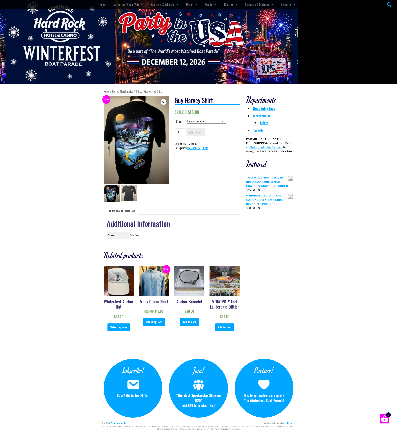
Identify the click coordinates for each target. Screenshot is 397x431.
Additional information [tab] (122, 211)
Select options (118, 327)
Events (208, 4)
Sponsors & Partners (257, 4)
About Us (286, 4)
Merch (189, 4)
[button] (163, 102)
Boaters (228, 4)
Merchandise (126, 91)
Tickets (258, 130)
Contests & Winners (162, 4)
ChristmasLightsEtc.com (265, 147)
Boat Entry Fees (264, 108)
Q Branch (290, 423)
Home (103, 4)
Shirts (139, 91)
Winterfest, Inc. (119, 423)
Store (115, 91)
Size (178, 121)
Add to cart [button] (189, 322)
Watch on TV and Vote (127, 4)
